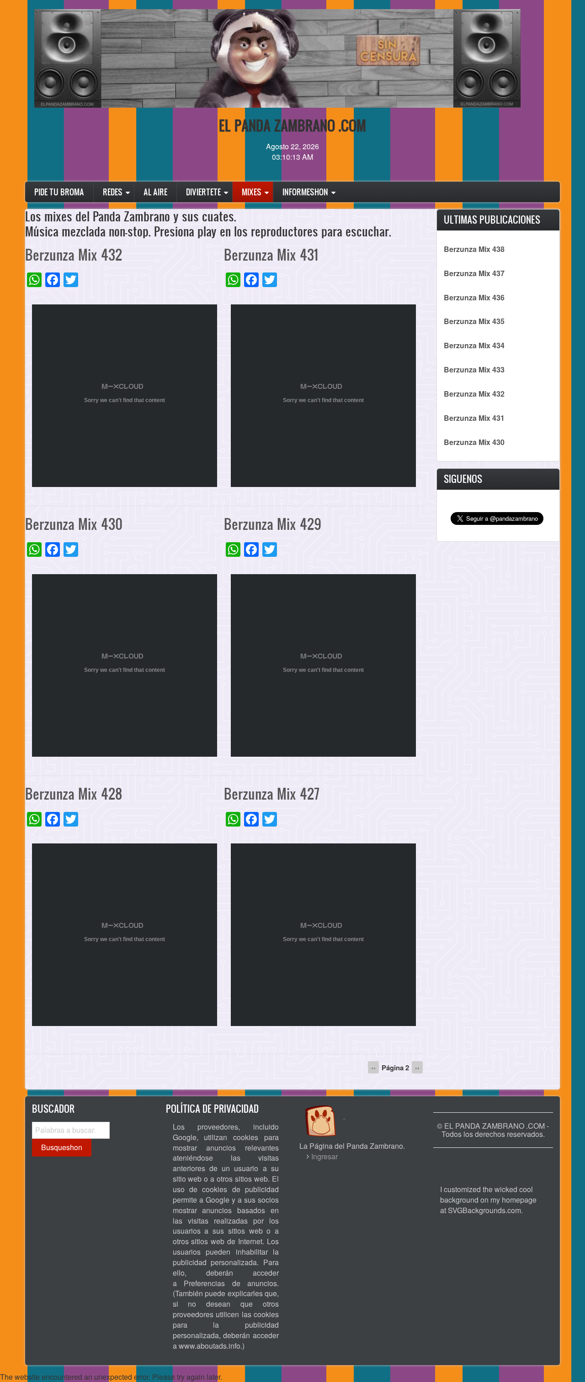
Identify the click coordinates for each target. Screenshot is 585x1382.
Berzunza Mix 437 (474, 273)
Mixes (251, 192)
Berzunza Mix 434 (474, 345)
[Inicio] (330, 1112)
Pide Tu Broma (59, 192)
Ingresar (324, 1156)
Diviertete (203, 192)
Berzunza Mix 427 (271, 793)
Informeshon (305, 192)
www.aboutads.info (209, 1345)
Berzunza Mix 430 (73, 524)
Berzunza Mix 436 (474, 297)
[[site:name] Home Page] (493, 1162)
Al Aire (155, 192)
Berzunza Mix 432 (73, 254)
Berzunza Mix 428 (73, 793)
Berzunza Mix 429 (272, 524)
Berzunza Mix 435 (474, 321)
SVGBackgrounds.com (484, 1210)
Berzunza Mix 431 (271, 254)
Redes (112, 192)
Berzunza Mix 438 (474, 249)
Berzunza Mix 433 (474, 369)
